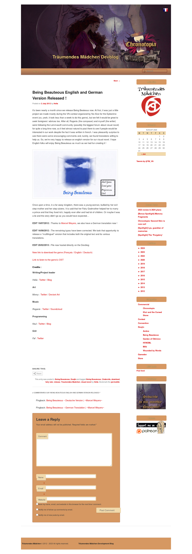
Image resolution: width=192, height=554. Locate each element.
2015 (141, 279)
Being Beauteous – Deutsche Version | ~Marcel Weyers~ (74, 400)
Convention (143, 323)
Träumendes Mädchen (31, 543)
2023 (141, 252)
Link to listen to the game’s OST (48, 259)
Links (45, 71)
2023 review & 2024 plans (149, 209)
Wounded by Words (152, 350)
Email (41, 489)
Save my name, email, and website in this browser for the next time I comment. (69, 504)
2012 (141, 291)
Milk (145, 346)
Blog (49, 279)
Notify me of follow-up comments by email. (56, 509)
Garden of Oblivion (152, 338)
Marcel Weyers (68, 223)
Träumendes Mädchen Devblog (85, 56)
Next (117, 80)
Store (140, 358)
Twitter (42, 279)
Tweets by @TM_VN (144, 161)
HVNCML (147, 342)
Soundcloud (56, 309)
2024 (141, 248)
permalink (115, 382)
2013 (141, 287)
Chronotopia (148, 308)
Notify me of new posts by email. (52, 515)
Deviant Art (54, 294)
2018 (141, 267)
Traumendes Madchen (70, 382)
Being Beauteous (62, 379)
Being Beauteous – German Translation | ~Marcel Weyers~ (75, 407)
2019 (141, 263)
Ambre (146, 331)
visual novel (86, 382)
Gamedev (142, 354)
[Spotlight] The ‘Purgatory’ (150, 234)
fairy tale (49, 382)
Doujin (73, 379)
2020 (141, 259)
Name (41, 478)
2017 (141, 271)
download (115, 379)
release (57, 382)
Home (35, 71)
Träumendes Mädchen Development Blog (96, 543)
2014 (141, 283)
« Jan (143, 154)
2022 (141, 255)
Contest (141, 319)
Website (41, 499)
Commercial (143, 304)
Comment (42, 436)
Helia (56, 103)
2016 (141, 275)
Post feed (140, 370)
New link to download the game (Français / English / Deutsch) (62, 252)
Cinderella (106, 379)
